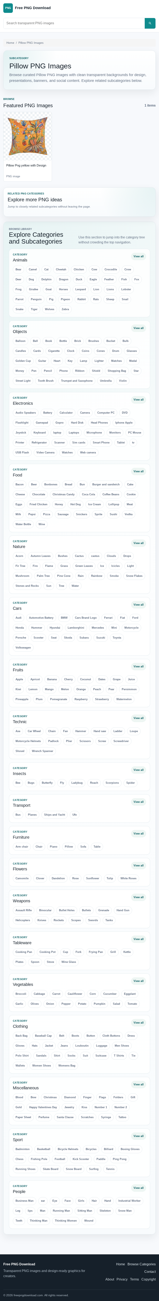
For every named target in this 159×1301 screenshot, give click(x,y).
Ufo (74, 814)
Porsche (21, 637)
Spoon (35, 961)
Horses (63, 289)
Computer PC (105, 412)
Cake (130, 484)
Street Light (23, 380)
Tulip (110, 878)
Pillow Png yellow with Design (26, 165)
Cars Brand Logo (86, 617)
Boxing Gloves (130, 1149)
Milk (18, 514)
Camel (33, 269)
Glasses (132, 350)
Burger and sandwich (106, 484)
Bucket (110, 341)
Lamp (83, 360)
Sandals (41, 1055)
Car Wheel (34, 731)
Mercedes (98, 627)
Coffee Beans (110, 494)
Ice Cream (94, 504)
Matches (116, 360)
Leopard (80, 289)
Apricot (35, 679)
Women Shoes (41, 1065)
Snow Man (125, 1210)
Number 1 (101, 1107)
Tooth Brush (46, 380)
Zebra (65, 309)
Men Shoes (122, 1045)
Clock (70, 350)
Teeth (19, 1220)
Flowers (20, 869)
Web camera (88, 452)
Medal (133, 360)
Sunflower (92, 878)
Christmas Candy (64, 494)
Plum (39, 699)
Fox (136, 279)
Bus (18, 814)
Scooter (38, 637)
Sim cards (78, 442)
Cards (37, 350)
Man (42, 1210)
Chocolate (38, 494)
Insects (19, 773)
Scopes (76, 920)
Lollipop (113, 504)
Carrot (56, 993)
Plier (69, 741)
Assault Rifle (24, 910)
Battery (47, 412)
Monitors (115, 432)
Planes (32, 814)
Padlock (53, 741)
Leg (18, 1210)
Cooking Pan (24, 952)
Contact (150, 1271)
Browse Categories (142, 1264)
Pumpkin (99, 1003)
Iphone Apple (123, 422)
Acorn (19, 556)
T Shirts (119, 1055)
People (19, 1191)
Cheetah (61, 269)
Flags (102, 1097)
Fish (124, 279)
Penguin (36, 299)
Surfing (94, 1169)
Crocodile (111, 269)
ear (43, 1200)
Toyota (117, 637)
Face (68, 1200)
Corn (93, 993)
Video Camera (45, 452)
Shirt (57, 1055)
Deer (18, 279)
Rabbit (81, 299)
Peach (97, 689)
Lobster (126, 289)
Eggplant (130, 993)
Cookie (131, 494)
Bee (18, 782)
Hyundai (55, 627)
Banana (52, 679)
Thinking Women (66, 1220)
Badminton (23, 1149)
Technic (20, 721)
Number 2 (120, 1107)
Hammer (80, 731)
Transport (21, 805)
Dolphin (46, 279)
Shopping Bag (117, 370)
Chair (39, 846)
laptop (57, 432)
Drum (115, 350)
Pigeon (65, 299)
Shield (96, 370)
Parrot (19, 299)
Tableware (22, 942)
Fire (35, 565)
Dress (131, 1035)
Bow (33, 1097)
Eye (54, 1200)
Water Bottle (23, 524)
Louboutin (82, 1045)
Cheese (20, 494)
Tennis (110, 1169)
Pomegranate (58, 699)
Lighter (99, 360)
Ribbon (79, 370)
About (109, 1279)
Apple (19, 679)
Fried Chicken (38, 504)
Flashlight (22, 422)
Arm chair (22, 846)
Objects (20, 331)
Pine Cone (63, 575)
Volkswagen (23, 647)
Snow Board (74, 1169)
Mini (114, 627)
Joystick (21, 432)
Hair (94, 1200)
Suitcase (100, 1055)
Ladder (117, 731)
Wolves (49, 309)
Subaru (84, 637)
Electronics (23, 403)
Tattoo (122, 1117)
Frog (19, 289)
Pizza (46, 514)
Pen (33, 370)
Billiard (108, 1149)
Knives (41, 920)
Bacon (20, 484)
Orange (81, 689)
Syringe (106, 1117)
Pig (51, 299)
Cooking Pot (47, 952)
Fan (65, 731)
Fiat (122, 617)
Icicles (115, 565)
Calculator (66, 412)
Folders (118, 1097)
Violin (123, 380)
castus (95, 556)
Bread (68, 484)
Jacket (49, 1045)
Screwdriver (121, 741)
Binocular (45, 910)
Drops (127, 556)
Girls (81, 1200)
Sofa (83, 846)
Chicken (79, 269)
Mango (49, 689)
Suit (85, 1055)
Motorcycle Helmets (28, 741)
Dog (31, 279)
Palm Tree (43, 575)
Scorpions (112, 782)
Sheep (110, 299)
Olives (35, 1003)
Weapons (21, 901)
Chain (52, 731)
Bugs (31, 782)
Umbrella (106, 380)
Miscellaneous (26, 1088)
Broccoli (21, 993)
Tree (61, 585)
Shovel (20, 751)
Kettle (127, 952)
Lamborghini (76, 627)
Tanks (109, 920)
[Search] (150, 23)
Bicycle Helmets (68, 1149)
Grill (113, 952)
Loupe (134, 731)
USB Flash (22, 452)
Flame (49, 565)
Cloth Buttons (111, 1035)
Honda (20, 627)
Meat (130, 504)
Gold (19, 1107)
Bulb (126, 341)
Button (91, 1035)
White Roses (128, 878)
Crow (127, 269)
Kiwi (18, 689)
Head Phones (99, 422)
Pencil (48, 370)
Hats (34, 1045)
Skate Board (50, 1169)
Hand (107, 1200)
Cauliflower (75, 993)
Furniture (21, 837)
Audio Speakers (26, 412)
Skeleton (105, 1210)
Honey (59, 504)
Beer (34, 484)
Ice (102, 565)
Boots (75, 1035)
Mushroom (22, 575)
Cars (17, 608)
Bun (82, 484)
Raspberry (81, 699)
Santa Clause (65, 1117)
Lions (110, 289)
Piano (53, 846)
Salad (116, 1003)
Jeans (64, 1045)
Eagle (93, 279)
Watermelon (124, 699)
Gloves (20, 1045)
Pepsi (32, 514)
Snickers (81, 514)
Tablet (121, 442)
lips (30, 1210)
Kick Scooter (81, 1159)
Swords (93, 920)
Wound (88, 1220)
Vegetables (23, 984)
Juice (131, 679)
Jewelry (69, 1107)
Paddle (100, 1159)
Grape (116, 679)
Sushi (113, 514)
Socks (71, 1055)
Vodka (128, 514)
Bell (35, 341)
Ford (135, 617)
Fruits (18, 670)
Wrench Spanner (42, 751)
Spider (130, 782)
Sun (48, 585)
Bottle (63, 341)
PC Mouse (134, 432)
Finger (87, 1097)
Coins (85, 350)
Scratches (87, 1117)
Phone (63, 370)
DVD (125, 412)
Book (48, 341)
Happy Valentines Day (43, 1107)
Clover (40, 878)
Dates (101, 679)
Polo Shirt (22, 1055)
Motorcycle (131, 627)
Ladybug (77, 782)
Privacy (122, 1279)
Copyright (148, 1279)
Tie (133, 1055)
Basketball (43, 1149)
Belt (61, 1035)
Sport (18, 1139)
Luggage (101, 1045)
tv (133, 442)
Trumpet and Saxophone (77, 380)
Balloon (20, 341)
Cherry (68, 679)
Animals (20, 260)
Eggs (19, 504)
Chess (19, 1159)
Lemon (33, 689)
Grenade (103, 910)
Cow (94, 269)
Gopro (59, 422)
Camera (85, 412)
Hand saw (100, 731)
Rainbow (96, 575)
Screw (102, 741)
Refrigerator (39, 442)
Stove (50, 961)
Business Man (25, 1200)
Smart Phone (101, 442)
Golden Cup (23, 360)
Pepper (66, 1003)
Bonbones (50, 484)
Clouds (111, 556)
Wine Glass (68, 961)
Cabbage (39, 993)
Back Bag (22, 1035)
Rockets (59, 920)
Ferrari (108, 617)
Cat (46, 269)
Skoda (68, 637)
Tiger (34, 309)
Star (136, 370)
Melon (65, 689)
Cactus (79, 556)
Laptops (74, 432)
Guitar (42, 360)
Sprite (98, 514)
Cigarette (54, 350)
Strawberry (102, 699)
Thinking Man (38, 1220)
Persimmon (129, 689)
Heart (57, 360)
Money (20, 370)
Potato (82, 1003)
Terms (134, 1279)
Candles (21, 350)
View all (139, 256)
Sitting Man (84, 1210)
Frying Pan (96, 952)
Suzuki (100, 637)
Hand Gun (123, 910)
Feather (109, 279)
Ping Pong (119, 1159)
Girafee (33, 289)
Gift (133, 1097)
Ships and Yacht (54, 814)
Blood (19, 1097)
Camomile (22, 878)
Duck (79, 279)
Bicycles (91, 1149)
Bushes (62, 556)
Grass (64, 565)
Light (130, 565)
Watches (67, 452)
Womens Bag (66, 1065)
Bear (18, 269)
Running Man (61, 1210)
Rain (81, 575)
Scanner (59, 442)
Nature (19, 546)
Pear (111, 689)
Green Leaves (84, 565)
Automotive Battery (41, 617)
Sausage (63, 514)
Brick (77, 341)
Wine (42, 524)
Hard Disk (77, 422)
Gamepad (42, 422)
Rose (75, 878)
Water (75, 585)
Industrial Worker (129, 1200)
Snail (125, 299)
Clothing (20, 1026)
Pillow (69, 846)
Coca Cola (88, 494)
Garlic (19, 1003)
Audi (19, 617)
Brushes (93, 341)
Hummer (36, 627)
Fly (62, 782)
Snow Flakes (134, 575)
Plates (19, 961)
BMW (64, 617)
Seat (54, 637)
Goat (49, 289)
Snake (19, 309)
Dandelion (58, 878)
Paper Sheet (23, 1117)
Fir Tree (20, 565)
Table (97, 846)
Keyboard (40, 432)
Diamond (70, 1097)
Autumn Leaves (41, 556)
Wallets (20, 1065)
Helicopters (23, 920)
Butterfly (47, 782)
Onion (50, 1003)
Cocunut (85, 679)
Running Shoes (25, 1169)
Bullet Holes (67, 910)
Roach (94, 782)
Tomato (132, 1003)
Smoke (114, 575)
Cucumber (110, 993)
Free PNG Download (19, 1264)
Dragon (63, 279)
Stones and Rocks (27, 585)
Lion (96, 289)
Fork (78, 952)
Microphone (94, 432)
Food (17, 475)
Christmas (50, 1097)
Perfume (44, 1117)
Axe (18, 731)
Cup (65, 952)
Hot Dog (75, 504)
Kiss (84, 1107)
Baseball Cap (43, 1035)
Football (60, 1159)
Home (10, 42)
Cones (101, 350)
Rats (96, 299)
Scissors (85, 741)
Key (70, 360)
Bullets (86, 910)
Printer (20, 442)
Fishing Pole (39, 1159)
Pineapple (22, 699)
